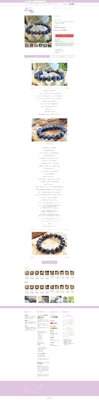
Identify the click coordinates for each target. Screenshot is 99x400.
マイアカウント (39, 384)
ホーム (55, 15)
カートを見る (39, 386)
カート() (72, 1)
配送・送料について (28, 388)
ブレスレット (58, 15)
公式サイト (56, 3)
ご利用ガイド (32, 3)
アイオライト (58, 16)
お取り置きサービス (37, 3)
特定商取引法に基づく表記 (59, 41)
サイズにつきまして (43, 3)
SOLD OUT (64, 35)
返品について (57, 40)
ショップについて (26, 3)
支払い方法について (28, 386)
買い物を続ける (57, 52)
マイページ (66, 1)
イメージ (62, 56)
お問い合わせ (39, 388)
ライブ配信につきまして (50, 3)
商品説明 (36, 56)
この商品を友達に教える (58, 49)
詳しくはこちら (39, 365)
